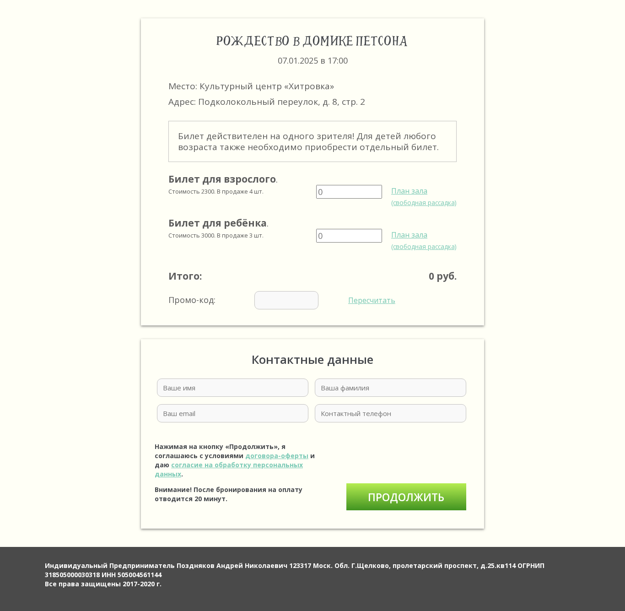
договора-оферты (276, 455)
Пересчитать (371, 300)
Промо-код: (281, 299)
